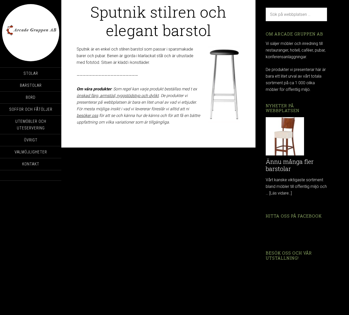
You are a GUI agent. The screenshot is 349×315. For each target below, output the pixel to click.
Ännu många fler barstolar (290, 165)
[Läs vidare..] (280, 193)
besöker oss (87, 115)
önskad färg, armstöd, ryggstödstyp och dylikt (118, 95)
